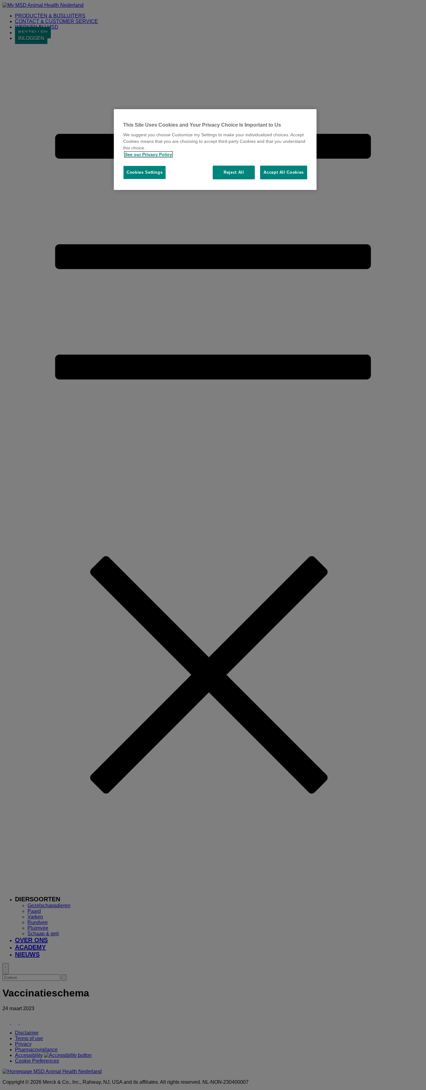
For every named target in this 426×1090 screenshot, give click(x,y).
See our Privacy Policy (148, 154)
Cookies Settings (144, 172)
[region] (215, 149)
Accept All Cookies (284, 172)
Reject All (234, 172)
